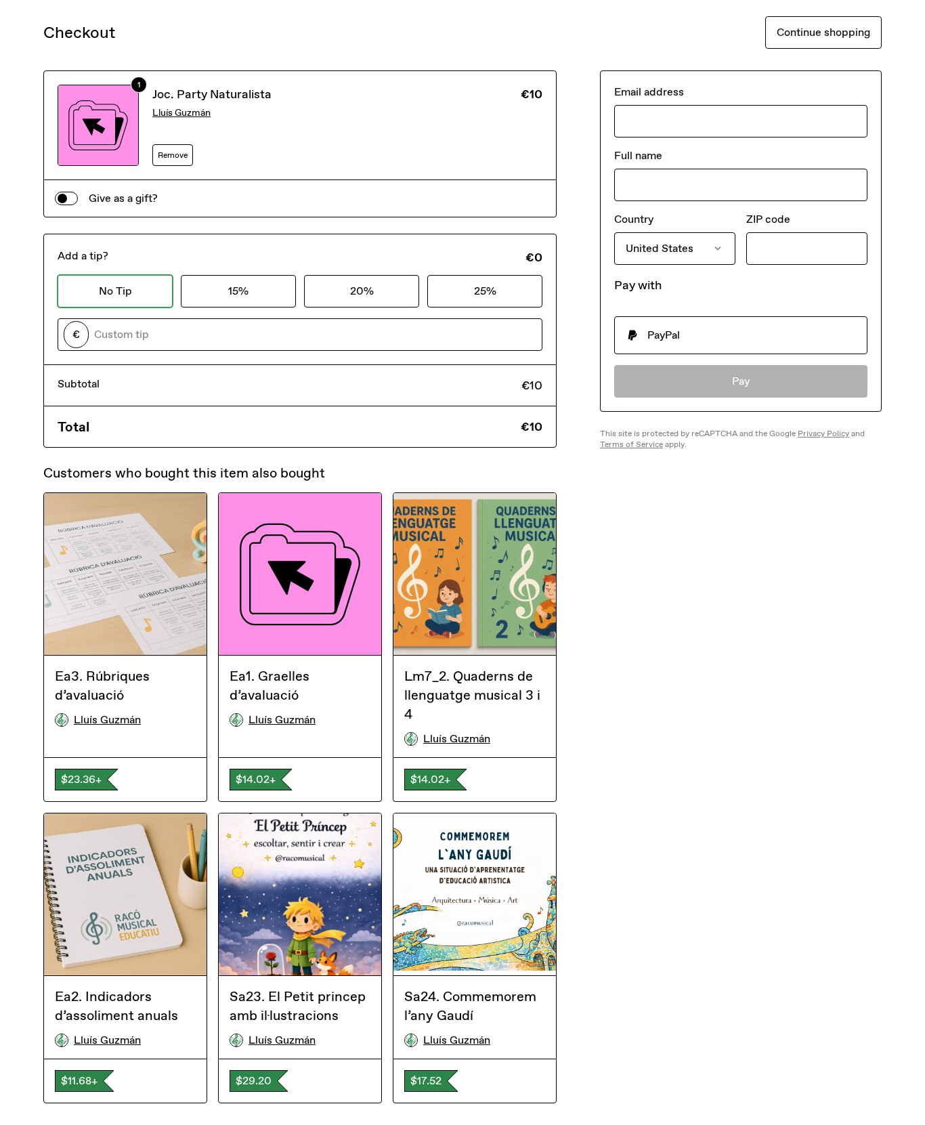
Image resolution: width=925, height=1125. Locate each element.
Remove (173, 155)
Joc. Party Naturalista (212, 94)
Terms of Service (631, 444)
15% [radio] (238, 290)
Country (633, 219)
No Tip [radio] (115, 290)
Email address (649, 91)
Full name (638, 155)
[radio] (740, 335)
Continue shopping (823, 32)
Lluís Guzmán (181, 113)
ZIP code (768, 219)
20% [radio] (362, 290)
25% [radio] (485, 290)
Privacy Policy (823, 433)
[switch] (66, 198)
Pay (741, 381)
